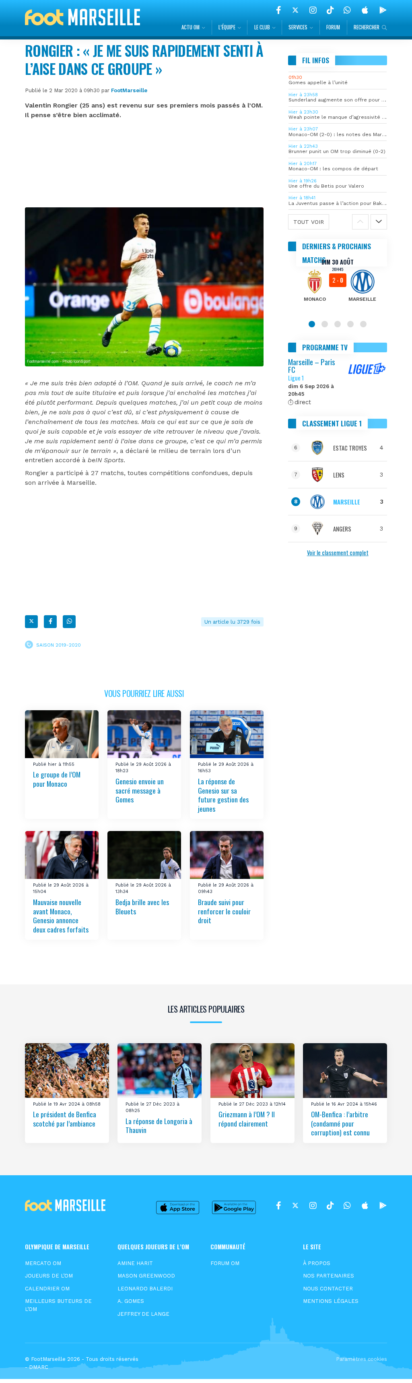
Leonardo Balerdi (145, 1289)
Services (297, 27)
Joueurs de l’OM (49, 1276)
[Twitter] (295, 10)
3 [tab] (337, 324)
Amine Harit (135, 1263)
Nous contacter (328, 1289)
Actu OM (190, 27)
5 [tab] (363, 324)
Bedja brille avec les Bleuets (142, 906)
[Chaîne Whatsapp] (347, 10)
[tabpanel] (337, 285)
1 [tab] (312, 324)
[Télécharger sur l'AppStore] (365, 10)
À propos (316, 1263)
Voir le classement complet (338, 552)
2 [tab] (324, 324)
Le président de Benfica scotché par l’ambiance (64, 1119)
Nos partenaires (328, 1276)
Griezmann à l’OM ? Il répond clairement (246, 1119)
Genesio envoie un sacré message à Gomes (139, 790)
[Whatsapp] (69, 621)
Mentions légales (330, 1301)
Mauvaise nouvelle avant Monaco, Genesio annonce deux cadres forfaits (61, 915)
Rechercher (366, 27)
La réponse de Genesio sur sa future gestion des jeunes (223, 795)
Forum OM (224, 1263)
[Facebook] (278, 10)
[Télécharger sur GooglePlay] (383, 10)
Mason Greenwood (146, 1276)
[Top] (390, 1365)
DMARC (38, 1367)
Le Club (262, 27)
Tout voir (308, 222)
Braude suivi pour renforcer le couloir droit (224, 911)
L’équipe (226, 27)
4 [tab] (350, 324)
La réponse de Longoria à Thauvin (159, 1125)
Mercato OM (43, 1263)
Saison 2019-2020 (58, 645)
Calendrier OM (47, 1289)
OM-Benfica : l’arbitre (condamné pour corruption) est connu (340, 1123)
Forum (333, 27)
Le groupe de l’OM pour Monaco (56, 779)
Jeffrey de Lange (143, 1314)
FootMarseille (129, 90)
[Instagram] (313, 10)
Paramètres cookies (361, 1359)
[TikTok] (330, 10)
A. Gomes (130, 1301)
